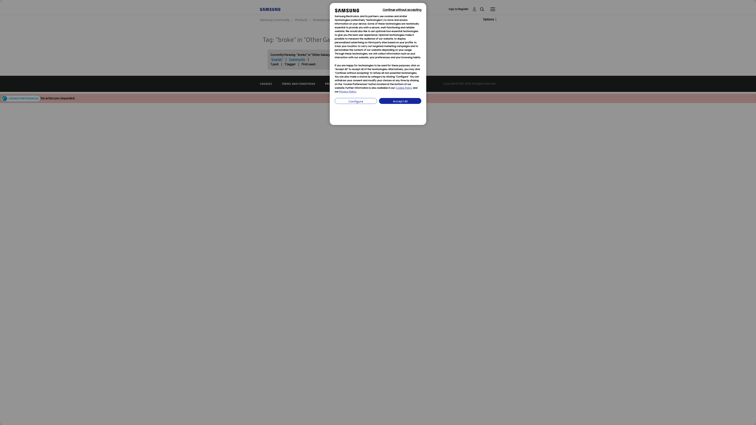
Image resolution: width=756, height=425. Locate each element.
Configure (355, 101)
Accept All (400, 101)
